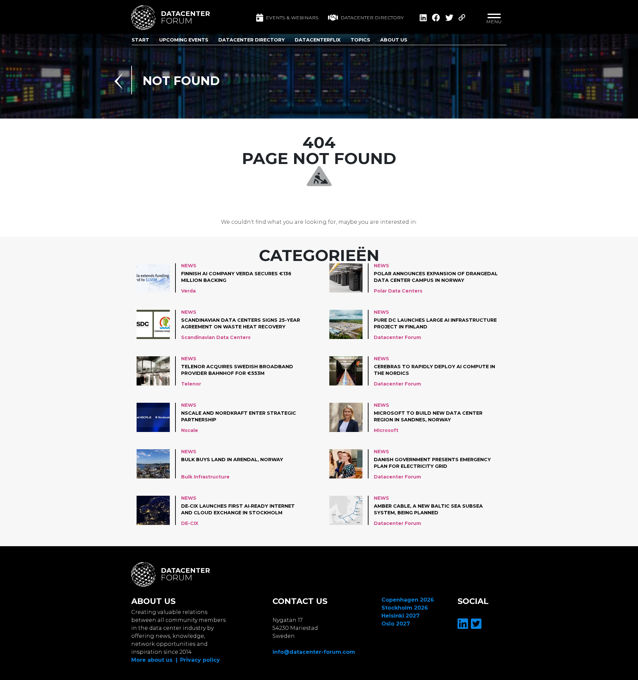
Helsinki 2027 (400, 616)
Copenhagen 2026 (407, 600)
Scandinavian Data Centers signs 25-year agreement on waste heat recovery (240, 323)
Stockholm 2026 (404, 608)
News (188, 266)
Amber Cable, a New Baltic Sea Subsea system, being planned (428, 509)
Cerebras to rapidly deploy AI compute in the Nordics (434, 370)
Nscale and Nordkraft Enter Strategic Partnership (238, 416)
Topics (360, 40)
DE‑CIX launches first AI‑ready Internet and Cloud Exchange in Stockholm (238, 509)
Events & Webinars (292, 18)
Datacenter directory (372, 18)
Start (140, 40)
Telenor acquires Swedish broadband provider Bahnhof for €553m (237, 370)
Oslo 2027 (395, 624)
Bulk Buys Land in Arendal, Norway (232, 460)
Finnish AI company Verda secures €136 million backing (236, 277)
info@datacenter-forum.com (313, 652)
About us (393, 40)
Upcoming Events (183, 40)
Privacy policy (200, 660)
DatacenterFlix (318, 40)
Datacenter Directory (251, 40)
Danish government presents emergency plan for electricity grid (432, 463)
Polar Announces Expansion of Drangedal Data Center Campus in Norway (436, 277)
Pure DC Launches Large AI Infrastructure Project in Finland (435, 323)
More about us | (154, 660)
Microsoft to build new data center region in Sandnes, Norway (428, 416)
